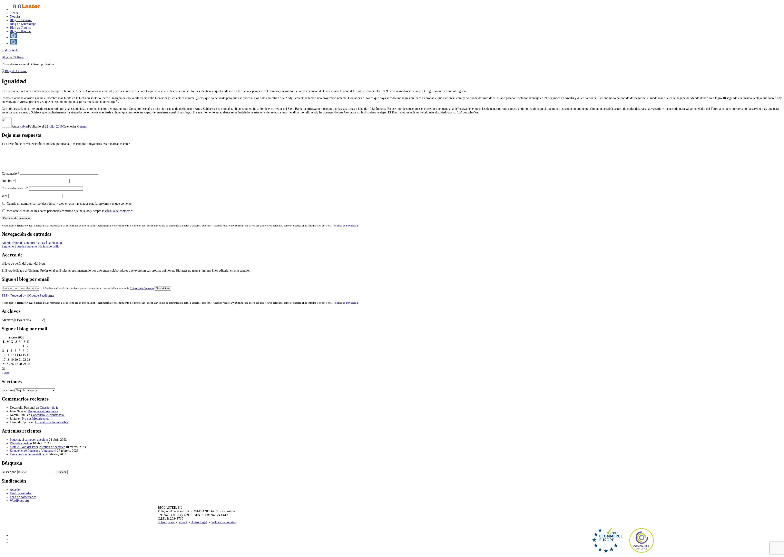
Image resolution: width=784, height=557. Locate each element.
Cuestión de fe (49, 407)
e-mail (183, 522)
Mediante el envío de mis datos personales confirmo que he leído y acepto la (70, 211)
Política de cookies (224, 522)
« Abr (5, 373)
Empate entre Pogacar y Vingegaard (33, 450)
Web (5, 196)
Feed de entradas (20, 493)
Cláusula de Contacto (142, 288)
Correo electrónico (15, 188)
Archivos (7, 320)
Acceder (15, 489)
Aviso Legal (199, 522)
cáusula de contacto (117, 211)
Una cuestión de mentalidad (28, 454)
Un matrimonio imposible (51, 422)
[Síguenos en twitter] (13, 43)
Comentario (10, 173)
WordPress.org (19, 500)
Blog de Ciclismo (21, 20)
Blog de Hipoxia (20, 31)
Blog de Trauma (20, 27)
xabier (24, 126)
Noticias (15, 16)
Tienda (14, 12)
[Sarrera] (26, 9)
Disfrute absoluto (21, 443)
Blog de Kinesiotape (23, 24)
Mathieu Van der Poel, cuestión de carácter (37, 447)
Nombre (8, 180)
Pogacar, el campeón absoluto (29, 439)
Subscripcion (166, 522)
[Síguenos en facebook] (13, 37)
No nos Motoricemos (35, 418)
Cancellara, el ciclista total (48, 415)
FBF (5, 295)
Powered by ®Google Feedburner (32, 295)
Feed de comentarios (23, 497)
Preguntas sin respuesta (43, 411)
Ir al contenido (11, 50)
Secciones (8, 390)
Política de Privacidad (346, 225)
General (82, 126)
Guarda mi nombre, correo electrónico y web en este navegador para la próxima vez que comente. (69, 203)
